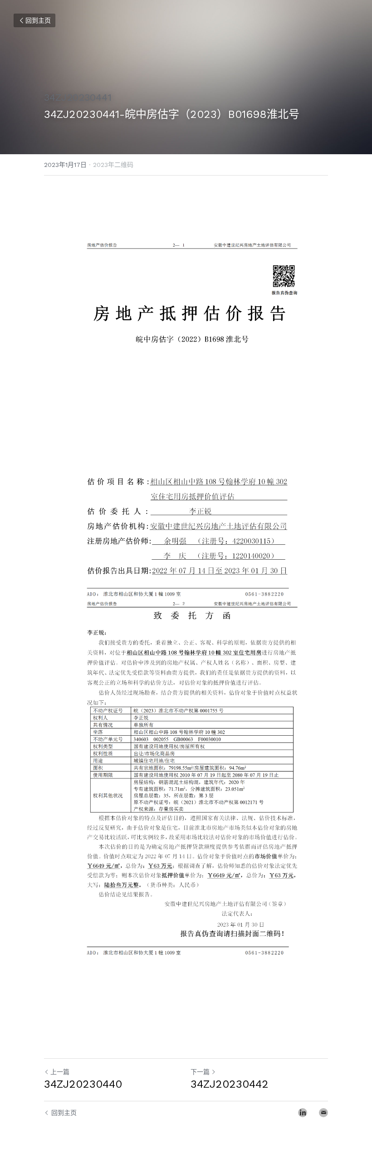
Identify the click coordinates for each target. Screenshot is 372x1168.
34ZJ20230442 (230, 1084)
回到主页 (38, 20)
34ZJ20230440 (83, 1084)
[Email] (323, 1112)
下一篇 (200, 1071)
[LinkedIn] (302, 1112)
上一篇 (59, 1071)
